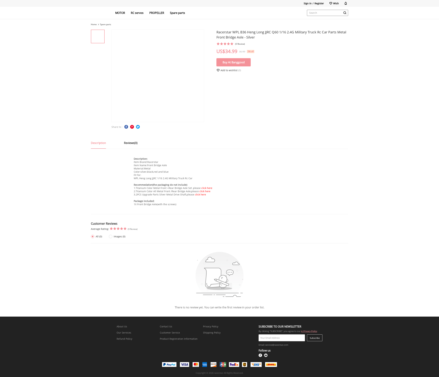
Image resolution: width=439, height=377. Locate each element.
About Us (122, 326)
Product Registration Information (179, 338)
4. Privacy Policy (309, 331)
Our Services (124, 332)
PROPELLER (156, 13)
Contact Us (166, 326)
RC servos (137, 13)
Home (94, 24)
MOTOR (120, 13)
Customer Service (170, 332)
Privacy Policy (210, 326)
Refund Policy (124, 338)
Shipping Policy (212, 332)
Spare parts (177, 13)
